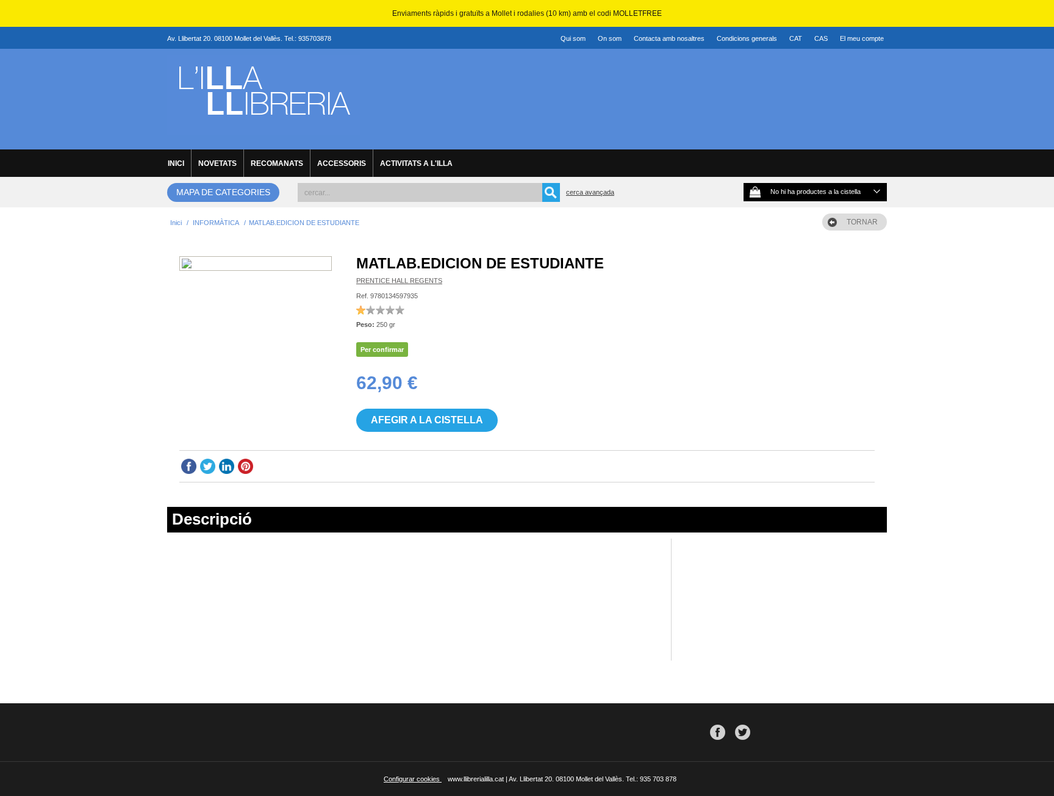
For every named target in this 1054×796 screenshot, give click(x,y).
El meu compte (862, 38)
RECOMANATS (277, 163)
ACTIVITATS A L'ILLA (416, 163)
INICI (176, 163)
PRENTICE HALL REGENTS (399, 280)
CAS (821, 38)
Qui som (573, 38)
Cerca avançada (590, 192)
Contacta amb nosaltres (669, 38)
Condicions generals (747, 38)
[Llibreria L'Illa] (263, 129)
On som (610, 38)
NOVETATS (217, 163)
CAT (795, 38)
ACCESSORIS (341, 163)
